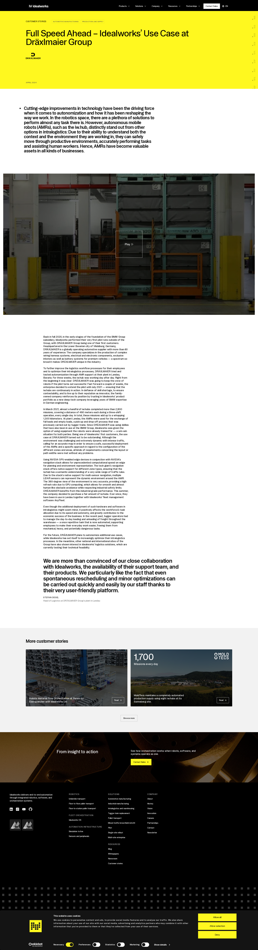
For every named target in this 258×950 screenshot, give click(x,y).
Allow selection (217, 926)
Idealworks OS (75, 820)
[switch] (96, 944)
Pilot (110, 828)
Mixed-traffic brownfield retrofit (121, 823)
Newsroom (112, 859)
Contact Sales (212, 6)
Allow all (217, 917)
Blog (110, 849)
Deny (217, 935)
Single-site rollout (115, 833)
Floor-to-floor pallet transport (81, 804)
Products (123, 6)
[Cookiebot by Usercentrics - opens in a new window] (35, 945)
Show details (160, 945)
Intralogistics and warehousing (121, 808)
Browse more (129, 718)
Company (156, 6)
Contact (150, 828)
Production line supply (92, 21)
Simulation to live (76, 831)
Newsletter (152, 833)
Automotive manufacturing (66, 21)
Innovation (151, 813)
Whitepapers (113, 854)
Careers (150, 818)
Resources (172, 6)
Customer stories (115, 863)
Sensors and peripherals (79, 836)
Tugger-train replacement (119, 813)
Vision (149, 808)
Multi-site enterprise (116, 837)
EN (226, 6)
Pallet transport (114, 818)
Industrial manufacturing (118, 804)
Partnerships (191, 6)
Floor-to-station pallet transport (82, 808)
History (150, 804)
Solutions (139, 6)
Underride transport (77, 799)
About (150, 799)
